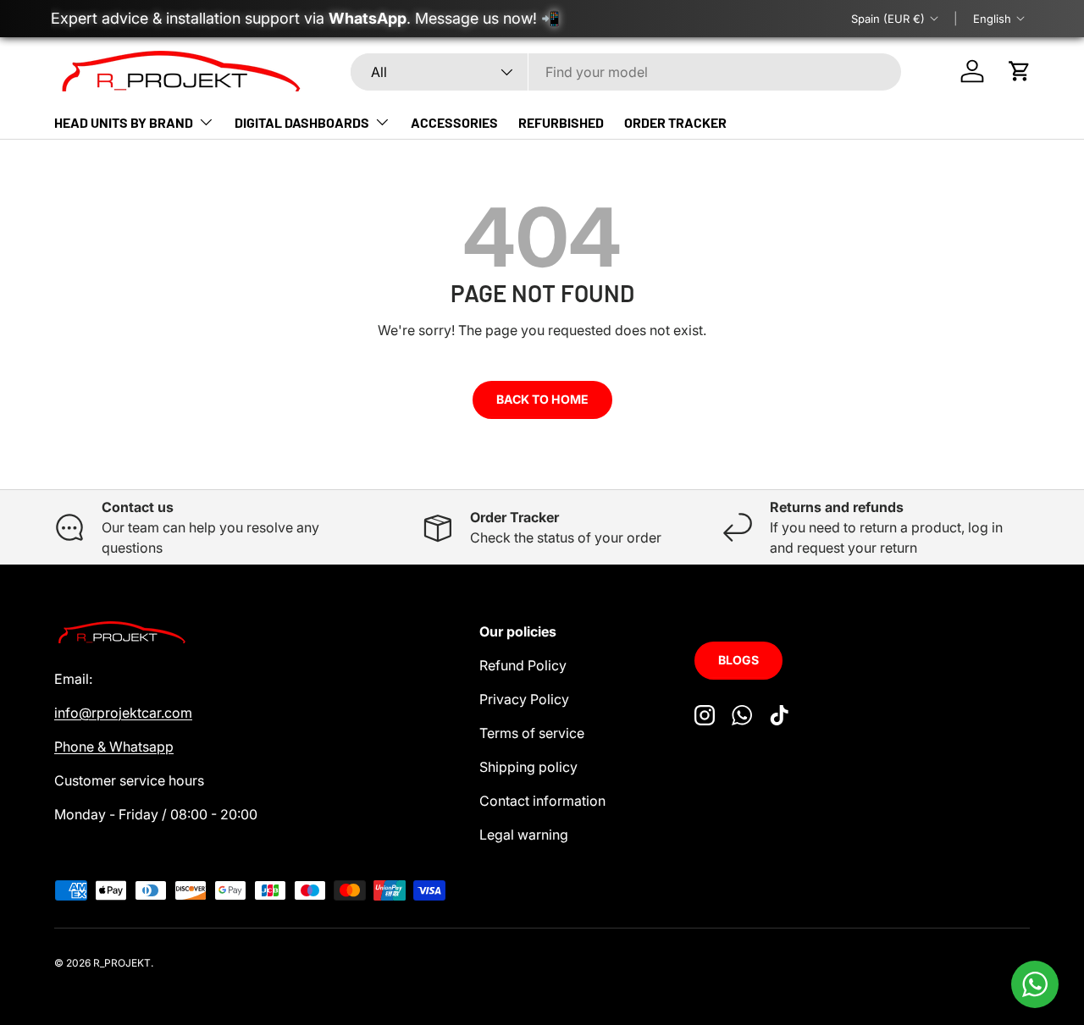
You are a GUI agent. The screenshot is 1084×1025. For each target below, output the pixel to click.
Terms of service (531, 733)
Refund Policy (523, 665)
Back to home (542, 399)
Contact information (542, 800)
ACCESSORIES (454, 122)
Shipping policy (528, 766)
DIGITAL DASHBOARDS (302, 122)
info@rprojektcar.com (123, 712)
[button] (1019, 71)
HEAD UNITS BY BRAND (123, 122)
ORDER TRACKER (675, 122)
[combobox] (626, 72)
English (992, 18)
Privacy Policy (524, 699)
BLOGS (738, 660)
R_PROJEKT (122, 962)
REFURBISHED (561, 122)
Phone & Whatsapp (114, 746)
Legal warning (523, 834)
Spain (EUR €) (888, 18)
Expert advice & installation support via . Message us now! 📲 (305, 18)
